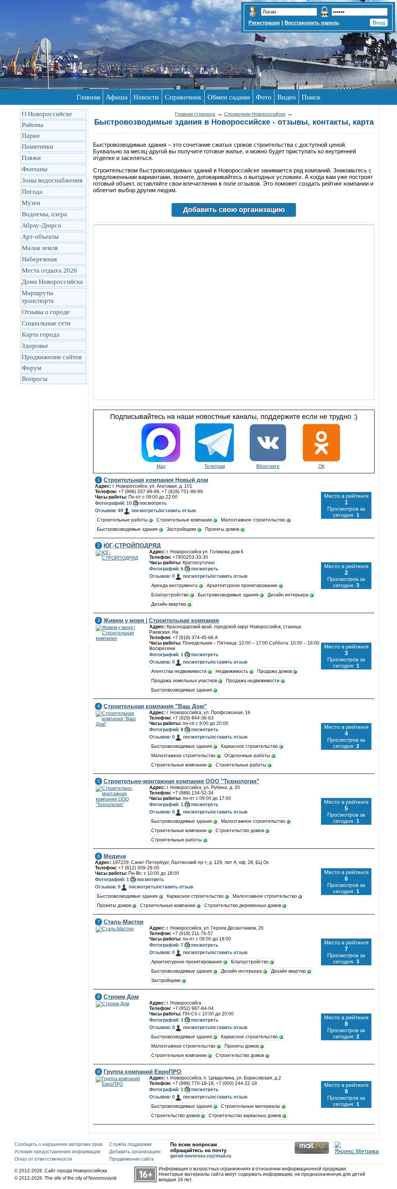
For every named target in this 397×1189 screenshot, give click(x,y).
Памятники (37, 146)
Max (161, 466)
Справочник (183, 97)
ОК (321, 466)
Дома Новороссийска (52, 281)
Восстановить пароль (312, 23)
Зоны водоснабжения (52, 180)
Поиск (311, 97)
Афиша (117, 97)
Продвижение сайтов (52, 357)
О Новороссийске (47, 114)
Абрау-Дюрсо (41, 225)
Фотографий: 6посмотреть (183, 569)
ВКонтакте (268, 466)
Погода (32, 191)
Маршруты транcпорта (38, 296)
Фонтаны (34, 169)
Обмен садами (228, 97)
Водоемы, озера (44, 214)
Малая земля (40, 248)
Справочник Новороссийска (254, 114)
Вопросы (34, 378)
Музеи (31, 203)
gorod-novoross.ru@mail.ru (200, 1156)
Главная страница (195, 114)
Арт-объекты (40, 236)
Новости (146, 97)
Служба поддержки (130, 1144)
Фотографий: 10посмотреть (131, 503)
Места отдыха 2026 (49, 270)
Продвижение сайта (131, 1159)
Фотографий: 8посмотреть (183, 729)
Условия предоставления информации (57, 1151)
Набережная (39, 259)
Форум (31, 368)
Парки (31, 135)
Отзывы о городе (46, 312)
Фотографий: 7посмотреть (183, 945)
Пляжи (31, 158)
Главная (88, 97)
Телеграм (214, 466)
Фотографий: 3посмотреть (183, 1020)
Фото (263, 97)
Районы (32, 125)
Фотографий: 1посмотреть (183, 654)
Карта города (41, 334)
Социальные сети (46, 323)
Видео (286, 97)
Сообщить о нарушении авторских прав (58, 1144)
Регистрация (264, 23)
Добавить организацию (135, 1151)
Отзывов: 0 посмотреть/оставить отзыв (198, 576)
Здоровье (35, 345)
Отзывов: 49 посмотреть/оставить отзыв (145, 510)
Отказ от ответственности (43, 1159)
